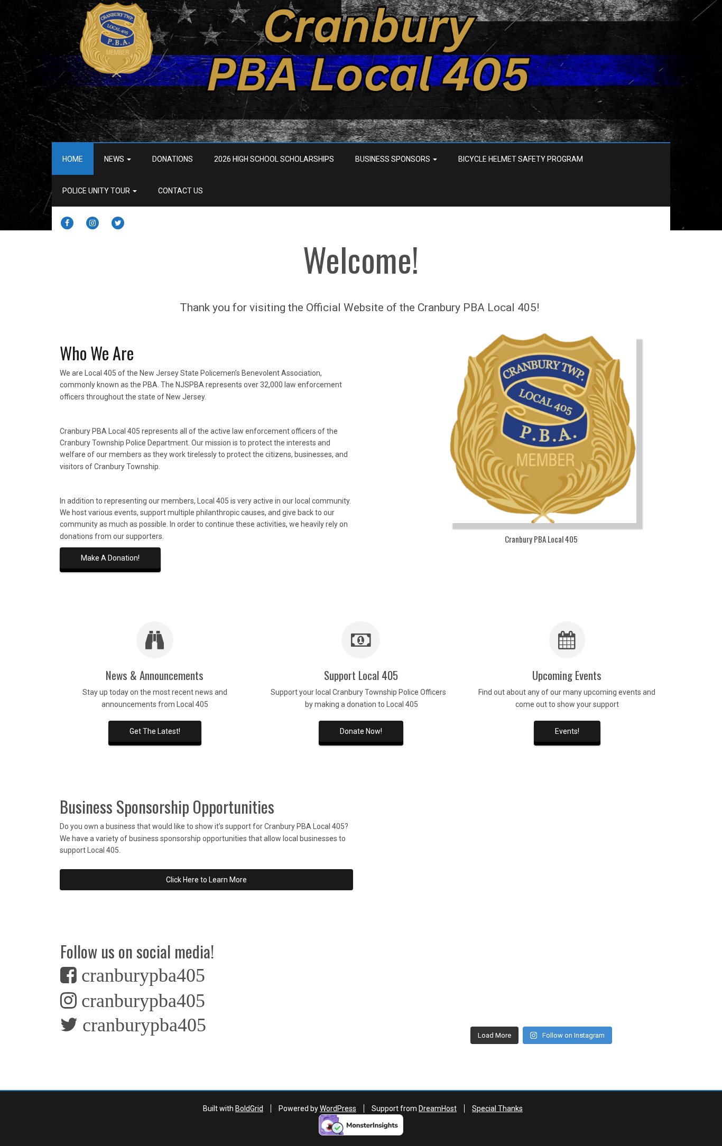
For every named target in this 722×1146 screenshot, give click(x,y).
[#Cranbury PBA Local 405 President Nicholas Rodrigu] (572, 890)
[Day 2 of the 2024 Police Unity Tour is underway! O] (572, 927)
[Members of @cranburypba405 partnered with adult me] (634, 816)
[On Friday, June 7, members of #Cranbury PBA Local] (510, 890)
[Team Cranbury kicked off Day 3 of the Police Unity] (510, 927)
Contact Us (180, 191)
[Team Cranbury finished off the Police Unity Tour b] (634, 890)
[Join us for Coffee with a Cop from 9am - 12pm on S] (634, 965)
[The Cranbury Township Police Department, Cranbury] (634, 853)
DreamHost (438, 1108)
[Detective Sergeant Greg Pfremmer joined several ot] (448, 890)
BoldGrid (249, 1108)
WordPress (338, 1108)
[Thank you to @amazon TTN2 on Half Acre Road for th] (572, 816)
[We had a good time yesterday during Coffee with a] (448, 965)
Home (72, 159)
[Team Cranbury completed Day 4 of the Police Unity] (448, 927)
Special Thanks (497, 1108)
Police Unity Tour (97, 191)
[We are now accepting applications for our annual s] (572, 965)
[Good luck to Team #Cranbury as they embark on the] (634, 927)
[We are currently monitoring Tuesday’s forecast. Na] (572, 853)
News (115, 159)
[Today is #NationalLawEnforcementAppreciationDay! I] (448, 1002)
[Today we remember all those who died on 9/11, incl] (448, 853)
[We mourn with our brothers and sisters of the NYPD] (510, 965)
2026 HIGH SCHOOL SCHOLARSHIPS (274, 159)
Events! (567, 731)
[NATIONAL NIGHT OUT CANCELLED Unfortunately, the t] (510, 853)
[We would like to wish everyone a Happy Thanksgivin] (510, 816)
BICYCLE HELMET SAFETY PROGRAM (520, 159)
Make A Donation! (110, 558)
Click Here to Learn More (206, 879)
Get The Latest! (154, 731)
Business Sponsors (393, 159)
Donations (172, 159)
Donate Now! (361, 731)
